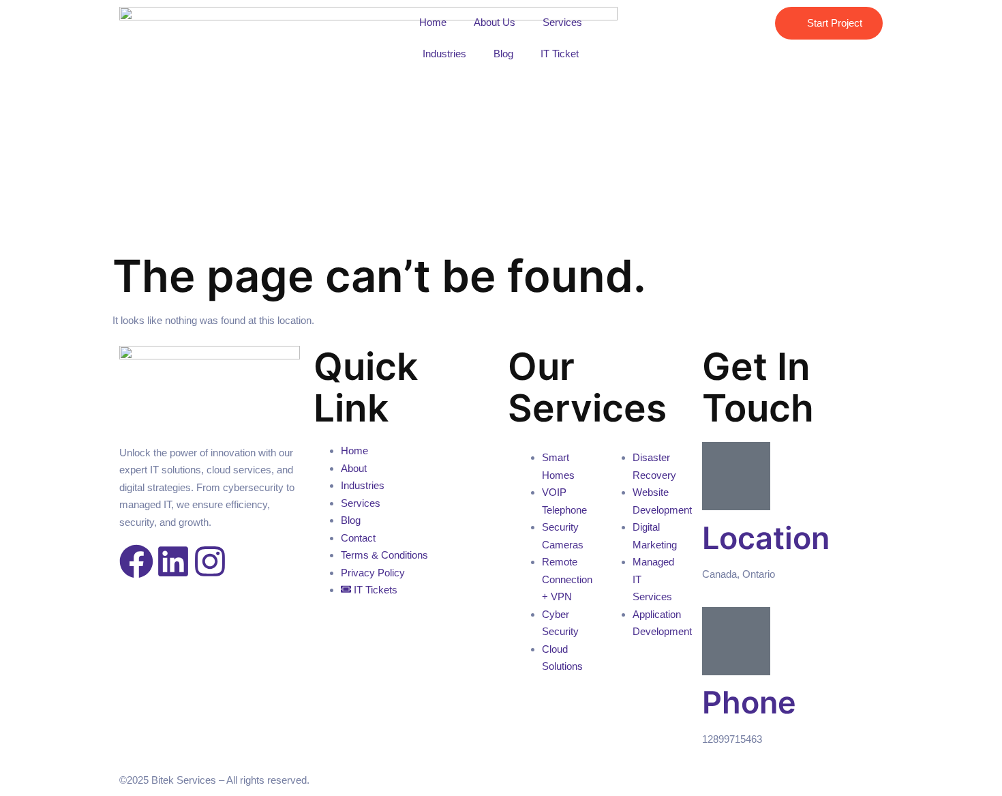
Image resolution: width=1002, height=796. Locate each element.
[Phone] (736, 641)
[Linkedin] (173, 561)
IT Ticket (560, 53)
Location (766, 538)
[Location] (736, 476)
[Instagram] (210, 561)
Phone (749, 702)
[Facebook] (136, 561)
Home (432, 22)
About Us (494, 22)
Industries (444, 53)
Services (562, 22)
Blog (503, 53)
